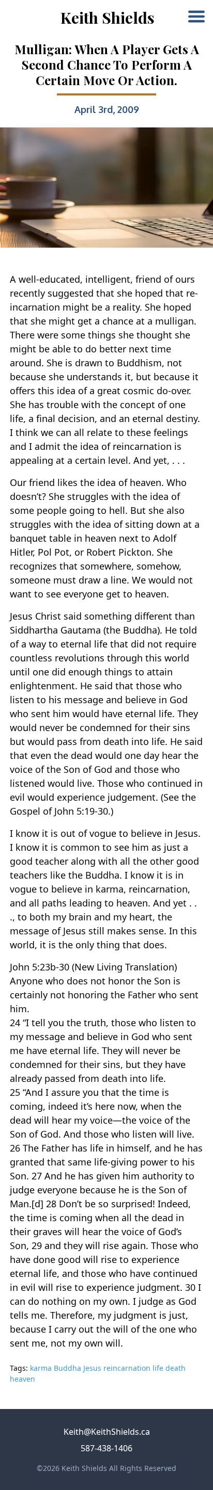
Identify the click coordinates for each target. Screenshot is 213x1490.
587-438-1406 (106, 1448)
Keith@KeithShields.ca (107, 1431)
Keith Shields (107, 17)
